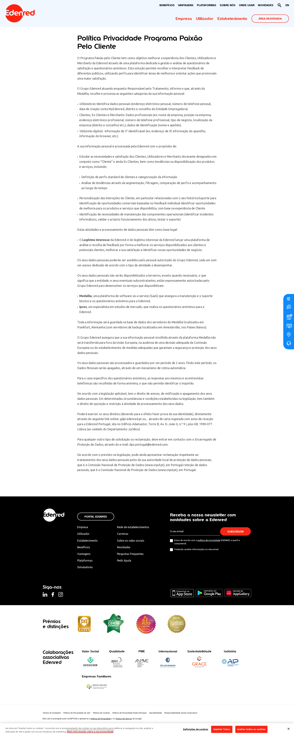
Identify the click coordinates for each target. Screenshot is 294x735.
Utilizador (204, 18)
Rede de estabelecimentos (133, 527)
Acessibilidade (155, 713)
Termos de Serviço (124, 719)
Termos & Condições (52, 713)
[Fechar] (288, 729)
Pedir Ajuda (124, 560)
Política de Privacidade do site (76, 713)
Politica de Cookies (101, 713)
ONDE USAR (247, 5)
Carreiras (122, 533)
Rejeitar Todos (221, 729)
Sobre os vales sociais (130, 540)
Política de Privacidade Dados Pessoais (129, 713)
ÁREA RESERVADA (270, 18)
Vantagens (84, 553)
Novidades (123, 547)
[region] (147, 729)
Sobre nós (227, 5)
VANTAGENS (185, 5)
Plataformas (206, 5)
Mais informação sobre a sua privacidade (90, 731)
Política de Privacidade (101, 719)
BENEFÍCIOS (167, 5)
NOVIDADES (265, 5)
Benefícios (83, 547)
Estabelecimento (232, 18)
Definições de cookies (195, 729)
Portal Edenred (95, 516)
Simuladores (85, 567)
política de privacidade (209, 540)
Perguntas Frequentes (130, 553)
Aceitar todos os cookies (251, 729)
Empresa (184, 18)
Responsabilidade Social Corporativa (181, 713)
